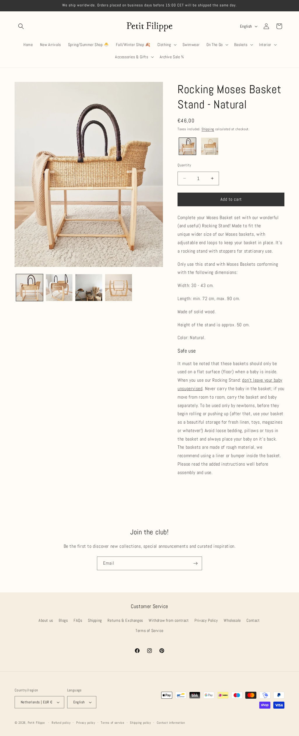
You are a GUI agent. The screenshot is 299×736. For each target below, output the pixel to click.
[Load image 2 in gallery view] (59, 287)
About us (46, 620)
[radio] (187, 146)
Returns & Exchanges (125, 620)
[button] (21, 26)
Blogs (63, 620)
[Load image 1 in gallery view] (29, 287)
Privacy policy (85, 723)
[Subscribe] (195, 563)
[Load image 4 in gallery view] (118, 287)
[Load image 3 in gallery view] (88, 287)
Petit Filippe (36, 723)
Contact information (171, 723)
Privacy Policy (206, 620)
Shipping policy (140, 723)
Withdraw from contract (169, 620)
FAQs (78, 620)
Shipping (207, 129)
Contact (253, 620)
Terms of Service (149, 630)
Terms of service (112, 723)
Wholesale (232, 620)
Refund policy (61, 723)
